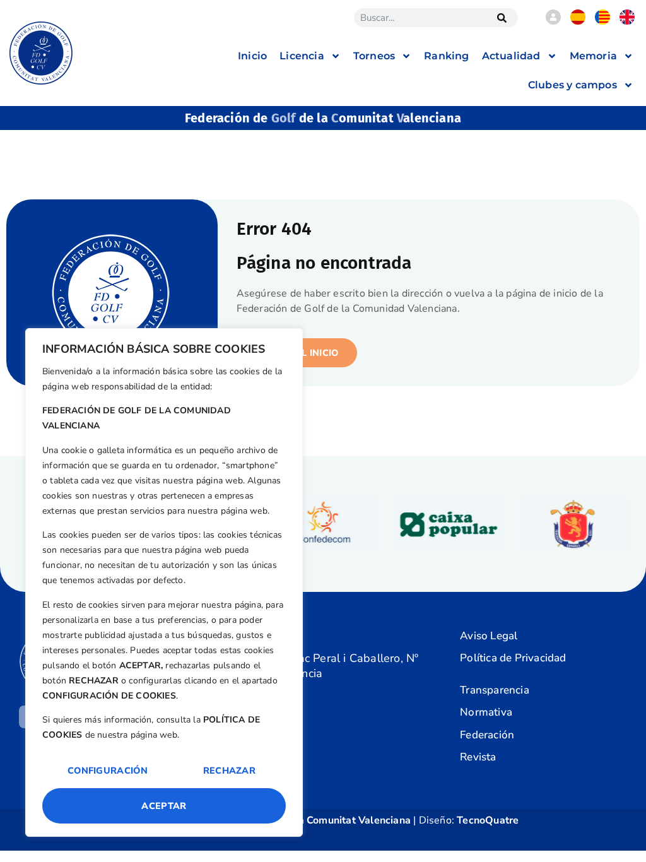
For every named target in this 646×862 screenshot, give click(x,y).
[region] (164, 582)
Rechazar (229, 770)
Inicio (252, 56)
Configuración (108, 770)
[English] (627, 21)
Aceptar (163, 806)
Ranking (446, 56)
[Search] (502, 17)
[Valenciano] (602, 21)
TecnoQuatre (488, 820)
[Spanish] (577, 21)
